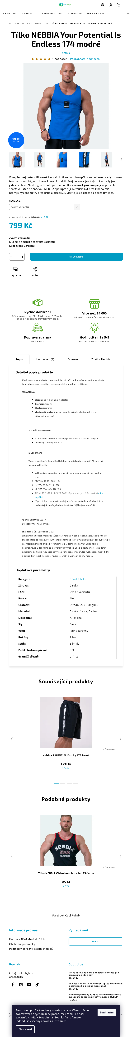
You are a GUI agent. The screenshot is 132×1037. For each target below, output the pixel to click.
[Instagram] (21, 984)
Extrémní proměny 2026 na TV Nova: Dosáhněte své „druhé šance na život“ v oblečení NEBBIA (95, 995)
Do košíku (78, 256)
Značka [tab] (100, 359)
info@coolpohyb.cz (21, 973)
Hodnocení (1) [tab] (45, 359)
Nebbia (66, 53)
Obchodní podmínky (22, 944)
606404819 (16, 977)
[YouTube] (29, 984)
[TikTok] (37, 984)
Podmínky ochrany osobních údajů (31, 949)
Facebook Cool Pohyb (66, 915)
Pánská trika (78, 579)
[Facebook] (13, 984)
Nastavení (25, 1029)
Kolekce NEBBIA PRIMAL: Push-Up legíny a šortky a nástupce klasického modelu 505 (96, 984)
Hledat (95, 941)
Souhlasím (107, 1012)
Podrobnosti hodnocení (85, 59)
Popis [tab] (19, 359)
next (120, 738)
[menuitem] (9, 13)
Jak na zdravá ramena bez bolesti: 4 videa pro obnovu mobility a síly (94, 973)
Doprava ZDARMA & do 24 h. (27, 939)
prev (11, 738)
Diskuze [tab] (73, 359)
